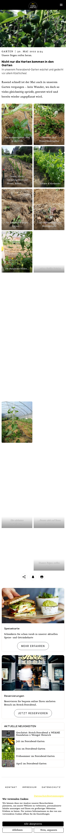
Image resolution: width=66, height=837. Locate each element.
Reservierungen (14, 695)
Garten (7, 51)
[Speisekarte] (33, 605)
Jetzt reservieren (33, 713)
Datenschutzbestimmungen (49, 796)
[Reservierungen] (33, 672)
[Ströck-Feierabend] (33, 6)
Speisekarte (12, 628)
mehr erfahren (33, 646)
